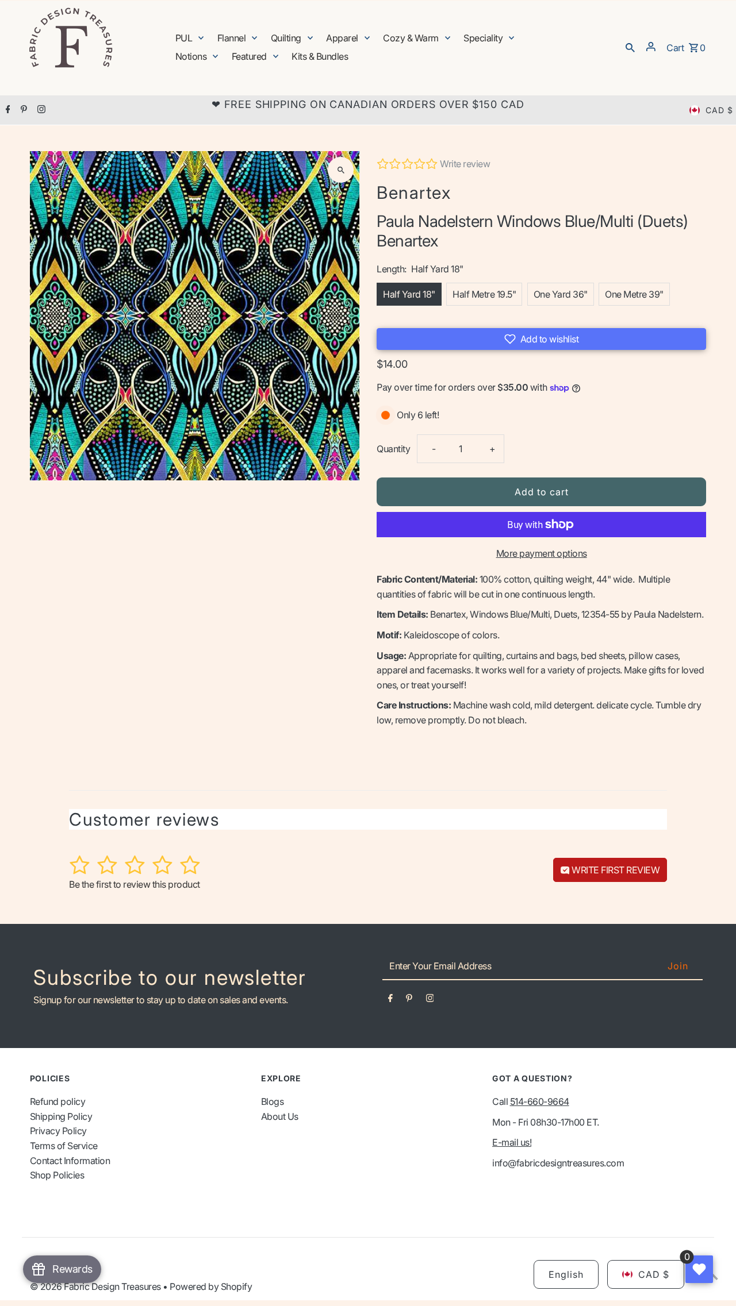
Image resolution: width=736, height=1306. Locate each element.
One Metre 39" (634, 294)
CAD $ (719, 110)
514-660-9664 (539, 1101)
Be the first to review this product (134, 884)
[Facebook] (6, 110)
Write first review (615, 870)
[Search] (630, 46)
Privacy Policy (58, 1131)
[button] (541, 339)
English (566, 1274)
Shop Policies (57, 1175)
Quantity (393, 448)
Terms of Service (64, 1145)
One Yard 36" (561, 294)
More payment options (541, 553)
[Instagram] (39, 110)
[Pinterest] (22, 110)
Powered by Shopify (211, 1286)
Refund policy (58, 1101)
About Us (279, 1116)
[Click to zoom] (341, 170)
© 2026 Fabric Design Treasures (96, 1286)
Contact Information (70, 1160)
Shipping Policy (61, 1116)
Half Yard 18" (409, 294)
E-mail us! (511, 1142)
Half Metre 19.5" (484, 294)
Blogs (272, 1101)
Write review (465, 163)
